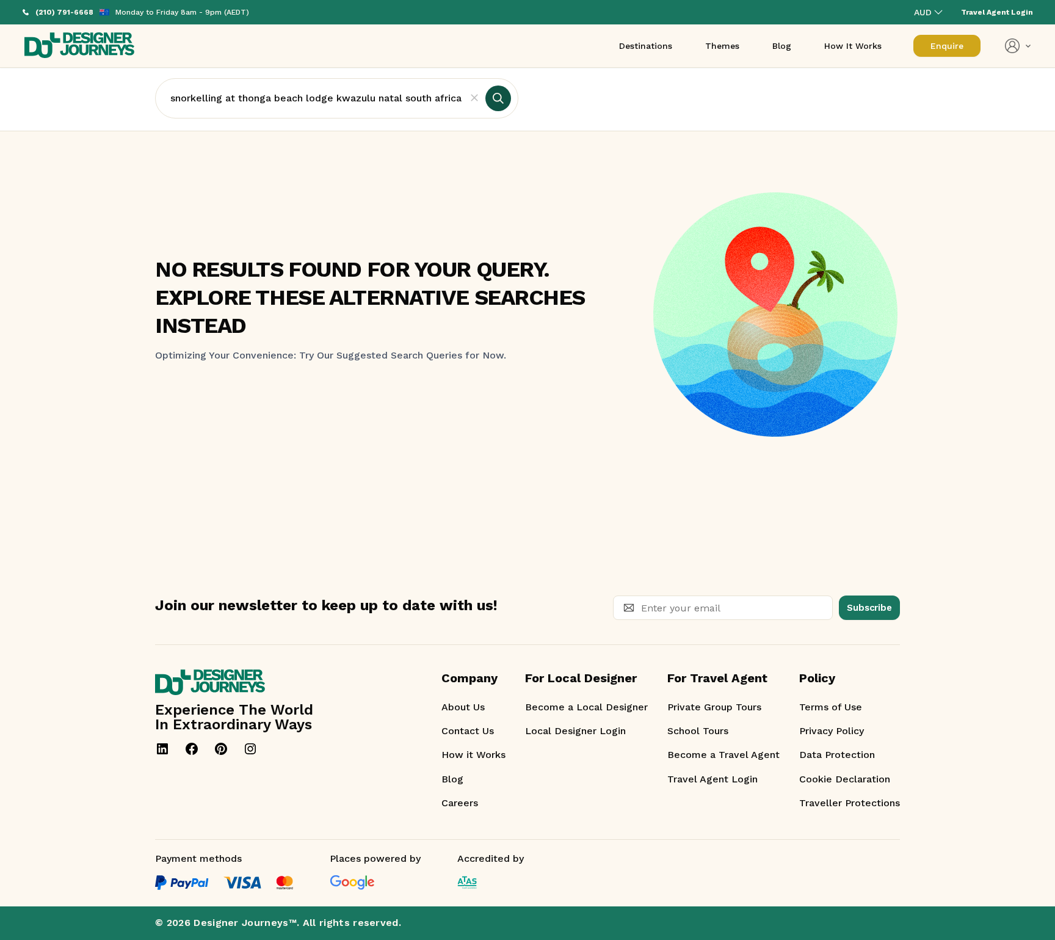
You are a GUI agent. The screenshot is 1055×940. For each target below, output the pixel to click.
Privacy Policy (831, 731)
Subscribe (869, 607)
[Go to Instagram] (250, 748)
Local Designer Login (575, 731)
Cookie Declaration (844, 779)
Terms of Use (830, 707)
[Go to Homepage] (79, 46)
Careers (459, 803)
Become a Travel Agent (723, 754)
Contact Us (467, 731)
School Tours (697, 731)
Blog (452, 779)
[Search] (498, 98)
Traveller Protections (849, 803)
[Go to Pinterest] (221, 748)
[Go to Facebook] (191, 748)
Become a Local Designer (586, 707)
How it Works (473, 754)
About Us (463, 707)
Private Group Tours (714, 707)
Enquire (946, 46)
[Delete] (474, 98)
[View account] (1018, 46)
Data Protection (837, 754)
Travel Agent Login (712, 779)
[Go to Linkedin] (162, 748)
